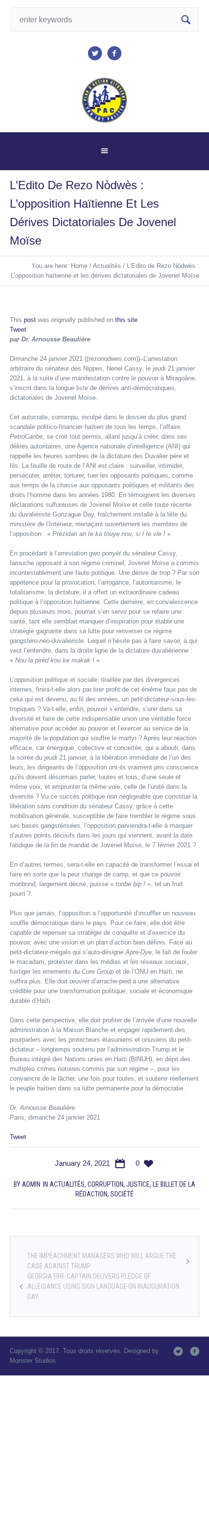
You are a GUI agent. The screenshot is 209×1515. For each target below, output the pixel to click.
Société (122, 1194)
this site (126, 319)
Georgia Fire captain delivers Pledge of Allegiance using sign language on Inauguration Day (103, 1286)
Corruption (105, 1184)
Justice (138, 1184)
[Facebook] (114, 53)
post (30, 319)
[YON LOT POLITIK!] (105, 100)
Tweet (18, 329)
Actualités (107, 265)
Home (79, 265)
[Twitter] (94, 53)
